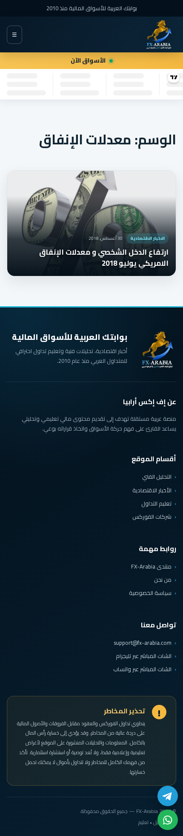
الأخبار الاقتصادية (152, 490)
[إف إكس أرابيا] (158, 34)
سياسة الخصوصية (150, 593)
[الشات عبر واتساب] (167, 820)
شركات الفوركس (152, 516)
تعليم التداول (156, 503)
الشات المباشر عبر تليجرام (144, 656)
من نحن (163, 580)
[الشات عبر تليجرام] (167, 796)
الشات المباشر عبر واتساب (142, 669)
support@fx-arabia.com (143, 643)
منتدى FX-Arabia (151, 566)
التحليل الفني (157, 476)
